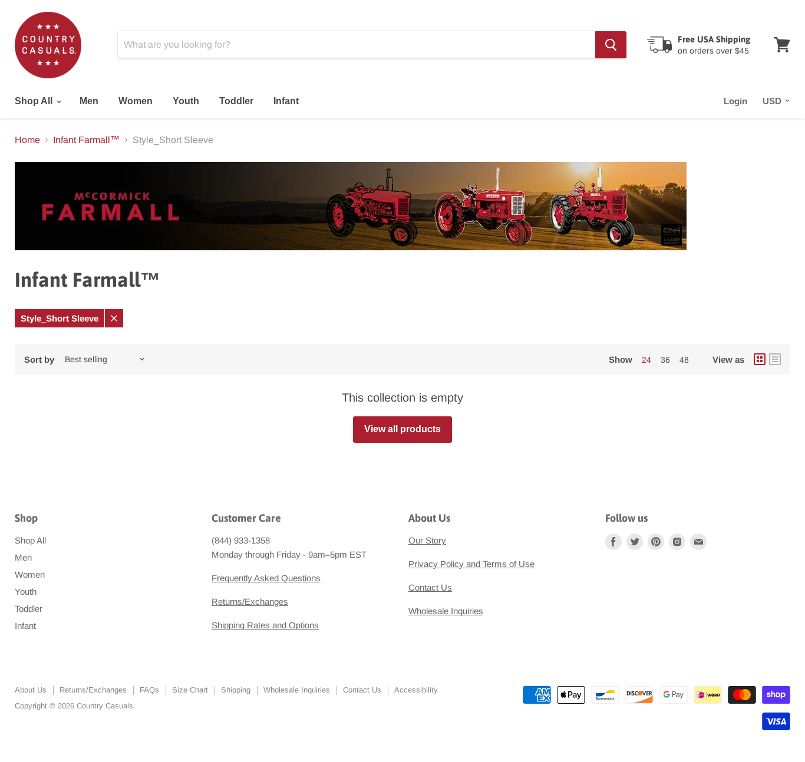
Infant (286, 101)
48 (684, 360)
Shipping (235, 689)
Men (89, 101)
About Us (31, 689)
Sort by (39, 360)
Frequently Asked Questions (266, 578)
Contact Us (430, 587)
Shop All (35, 101)
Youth (186, 101)
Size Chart (190, 689)
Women (135, 101)
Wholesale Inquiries (445, 611)
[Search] (610, 44)
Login (735, 101)
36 (665, 360)
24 (646, 360)
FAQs (149, 689)
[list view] (775, 359)
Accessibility (416, 689)
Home (27, 140)
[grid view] (760, 359)
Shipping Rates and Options (265, 625)
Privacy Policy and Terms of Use (471, 564)
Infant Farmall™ (86, 140)
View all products (402, 429)
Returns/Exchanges (250, 602)
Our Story (427, 540)
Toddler (236, 101)
